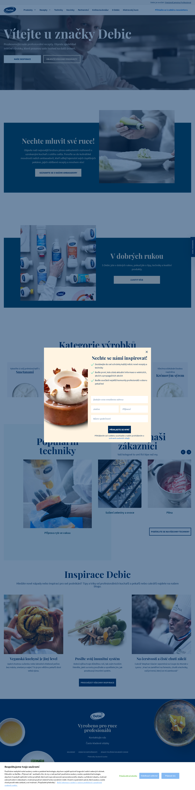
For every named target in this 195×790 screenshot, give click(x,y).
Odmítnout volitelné (149, 776)
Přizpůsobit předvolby (128, 776)
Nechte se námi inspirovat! (119, 358)
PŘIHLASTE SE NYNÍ (119, 429)
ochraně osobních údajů (119, 438)
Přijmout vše (170, 776)
